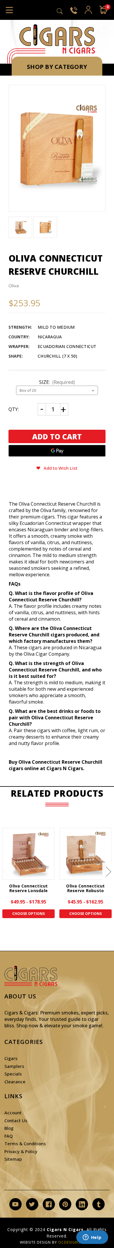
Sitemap (13, 1159)
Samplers (14, 1066)
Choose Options (28, 913)
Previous (6, 871)
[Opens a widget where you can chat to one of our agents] (92, 1237)
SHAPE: (15, 356)
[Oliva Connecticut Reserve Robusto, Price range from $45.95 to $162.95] (85, 854)
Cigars (11, 1058)
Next (108, 871)
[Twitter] (32, 1204)
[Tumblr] (99, 1204)
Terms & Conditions (25, 1143)
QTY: (13, 409)
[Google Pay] (57, 451)
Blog (8, 1128)
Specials (13, 1074)
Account (13, 1112)
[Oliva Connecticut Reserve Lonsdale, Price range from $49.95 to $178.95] (28, 854)
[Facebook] (49, 1204)
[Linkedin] (82, 1204)
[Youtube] (15, 1204)
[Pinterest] (65, 1204)
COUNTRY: (19, 337)
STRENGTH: (20, 327)
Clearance (14, 1082)
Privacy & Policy (20, 1151)
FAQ (8, 1136)
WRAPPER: (19, 346)
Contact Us (15, 1120)
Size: (57, 382)
